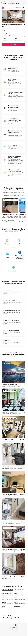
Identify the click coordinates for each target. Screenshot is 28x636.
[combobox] (13, 35)
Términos (16, 629)
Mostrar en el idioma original (18, 3)
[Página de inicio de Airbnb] (3, 7)
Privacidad (10, 629)
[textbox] (7, 40)
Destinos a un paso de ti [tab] (7, 589)
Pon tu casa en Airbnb (18, 7)
